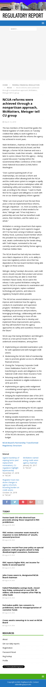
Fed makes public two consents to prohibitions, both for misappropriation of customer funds (22, 607)
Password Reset (9, 652)
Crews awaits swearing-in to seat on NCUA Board (22, 621)
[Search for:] (23, 29)
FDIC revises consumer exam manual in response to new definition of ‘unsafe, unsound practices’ (20, 534)
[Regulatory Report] (23, 9)
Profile (5, 660)
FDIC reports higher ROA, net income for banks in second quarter (21, 563)
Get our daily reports (11, 643)
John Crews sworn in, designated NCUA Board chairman (20, 576)
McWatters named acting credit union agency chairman (30, 460)
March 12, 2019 (10, 122)
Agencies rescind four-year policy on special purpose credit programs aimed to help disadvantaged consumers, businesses (23, 549)
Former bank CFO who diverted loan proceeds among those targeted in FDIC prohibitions (21, 519)
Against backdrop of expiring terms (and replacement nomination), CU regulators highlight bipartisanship (11, 464)
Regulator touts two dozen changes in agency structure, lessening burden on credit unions (11, 485)
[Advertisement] (23, 56)
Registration (8, 648)
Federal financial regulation (25, 85)
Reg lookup (7, 656)
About (5, 639)
